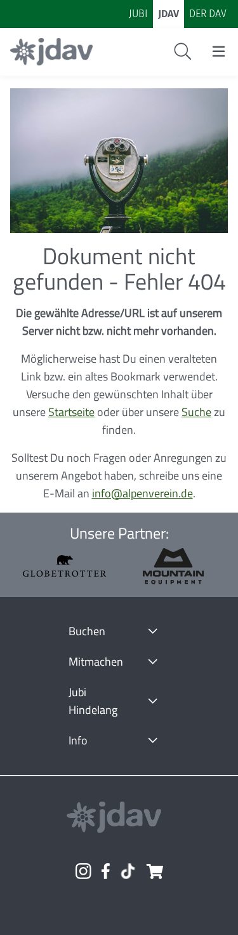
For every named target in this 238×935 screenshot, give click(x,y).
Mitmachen (96, 661)
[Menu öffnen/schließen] (218, 51)
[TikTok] (128, 871)
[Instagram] (83, 871)
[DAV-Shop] (154, 871)
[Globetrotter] (65, 566)
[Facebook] (106, 871)
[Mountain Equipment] (173, 566)
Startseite (71, 411)
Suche (196, 411)
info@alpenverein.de (142, 493)
